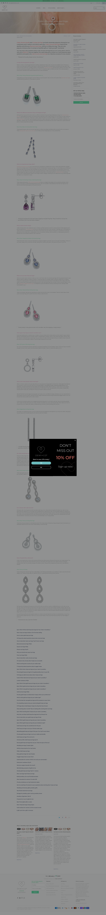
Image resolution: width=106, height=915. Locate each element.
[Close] (75, 440)
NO (41, 467)
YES (41, 463)
